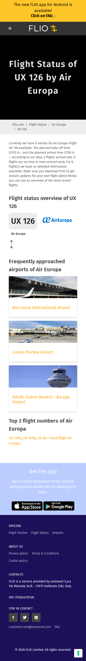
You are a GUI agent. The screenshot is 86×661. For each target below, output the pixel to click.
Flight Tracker (18, 533)
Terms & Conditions (45, 553)
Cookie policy (18, 561)
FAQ (57, 627)
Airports (57, 533)
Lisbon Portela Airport (32, 352)
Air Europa (59, 125)
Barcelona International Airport (41, 307)
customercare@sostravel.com (30, 627)
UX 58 (41, 438)
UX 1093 (15, 438)
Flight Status (38, 125)
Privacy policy (18, 553)
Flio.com (18, 125)
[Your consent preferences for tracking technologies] (78, 653)
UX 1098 (29, 438)
